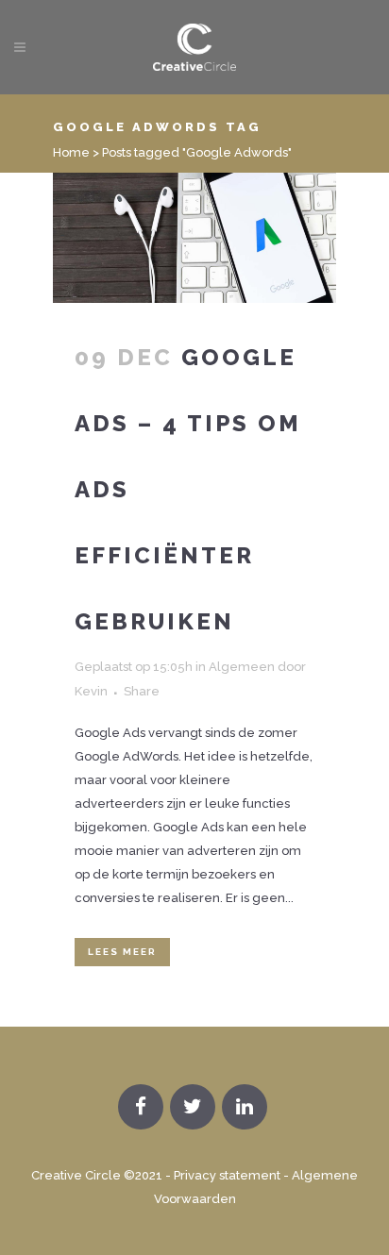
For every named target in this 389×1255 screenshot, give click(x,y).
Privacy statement (227, 1175)
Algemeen (242, 667)
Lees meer (122, 951)
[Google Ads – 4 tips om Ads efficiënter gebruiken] (194, 238)
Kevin (91, 691)
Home (71, 152)
